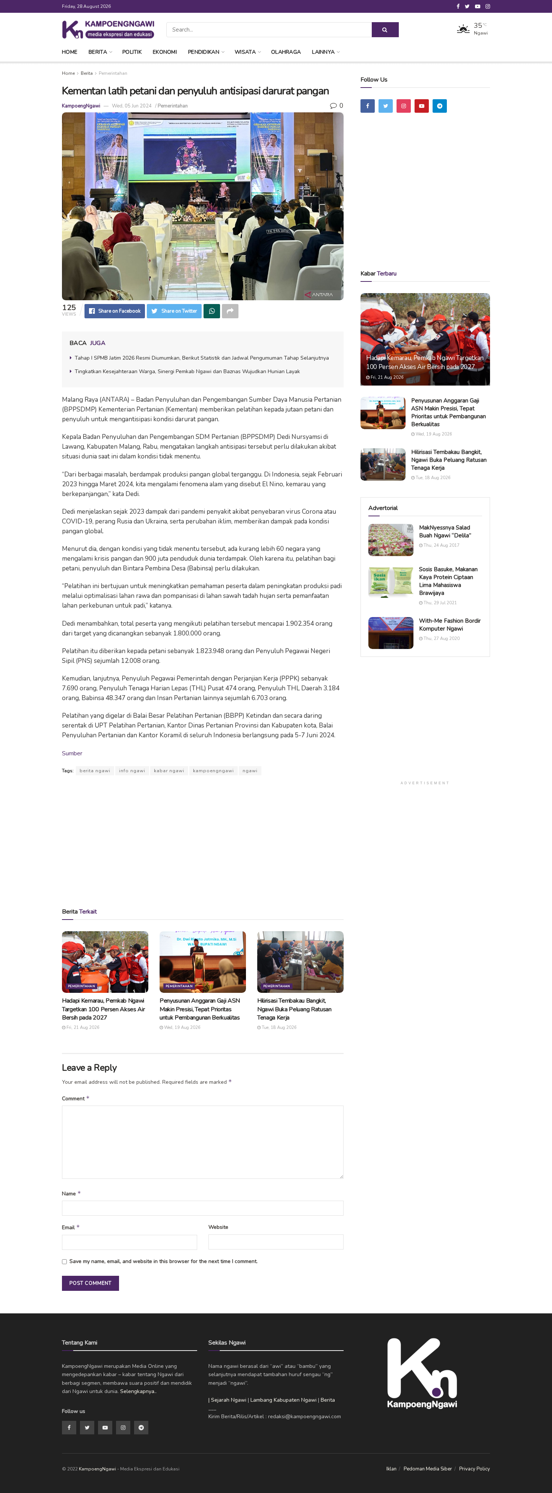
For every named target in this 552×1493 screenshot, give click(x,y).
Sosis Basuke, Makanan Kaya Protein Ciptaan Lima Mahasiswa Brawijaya (448, 581)
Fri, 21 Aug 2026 (82, 1027)
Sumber (72, 753)
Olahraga (286, 52)
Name (71, 1193)
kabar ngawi (169, 771)
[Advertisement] (203, 841)
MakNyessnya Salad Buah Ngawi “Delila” (445, 531)
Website (218, 1227)
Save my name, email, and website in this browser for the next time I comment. (163, 1261)
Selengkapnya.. (138, 1391)
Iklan (391, 1469)
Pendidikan (203, 52)
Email (71, 1227)
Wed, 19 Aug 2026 (182, 1027)
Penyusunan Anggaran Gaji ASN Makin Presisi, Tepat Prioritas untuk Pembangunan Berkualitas (200, 1009)
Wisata (245, 52)
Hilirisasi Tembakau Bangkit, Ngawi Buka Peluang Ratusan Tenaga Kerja (294, 1009)
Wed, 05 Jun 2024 (132, 106)
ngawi (250, 771)
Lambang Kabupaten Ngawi (283, 1400)
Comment (76, 1098)
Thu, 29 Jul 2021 (439, 603)
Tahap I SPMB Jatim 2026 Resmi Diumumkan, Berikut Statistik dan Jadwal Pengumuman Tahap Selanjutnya (202, 358)
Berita (98, 52)
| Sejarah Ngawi (227, 1400)
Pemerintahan (113, 73)
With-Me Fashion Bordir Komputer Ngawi (450, 624)
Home (69, 52)
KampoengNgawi (81, 106)
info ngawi (132, 771)
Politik (132, 52)
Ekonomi (165, 52)
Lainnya (323, 52)
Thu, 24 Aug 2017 (441, 545)
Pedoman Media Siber (428, 1469)
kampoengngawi (213, 771)
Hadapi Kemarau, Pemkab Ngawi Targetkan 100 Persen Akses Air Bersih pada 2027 (103, 1009)
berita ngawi (95, 771)
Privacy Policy (474, 1469)
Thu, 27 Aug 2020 (441, 638)
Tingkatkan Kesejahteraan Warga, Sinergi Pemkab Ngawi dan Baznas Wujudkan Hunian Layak (187, 371)
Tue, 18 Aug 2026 (279, 1027)
